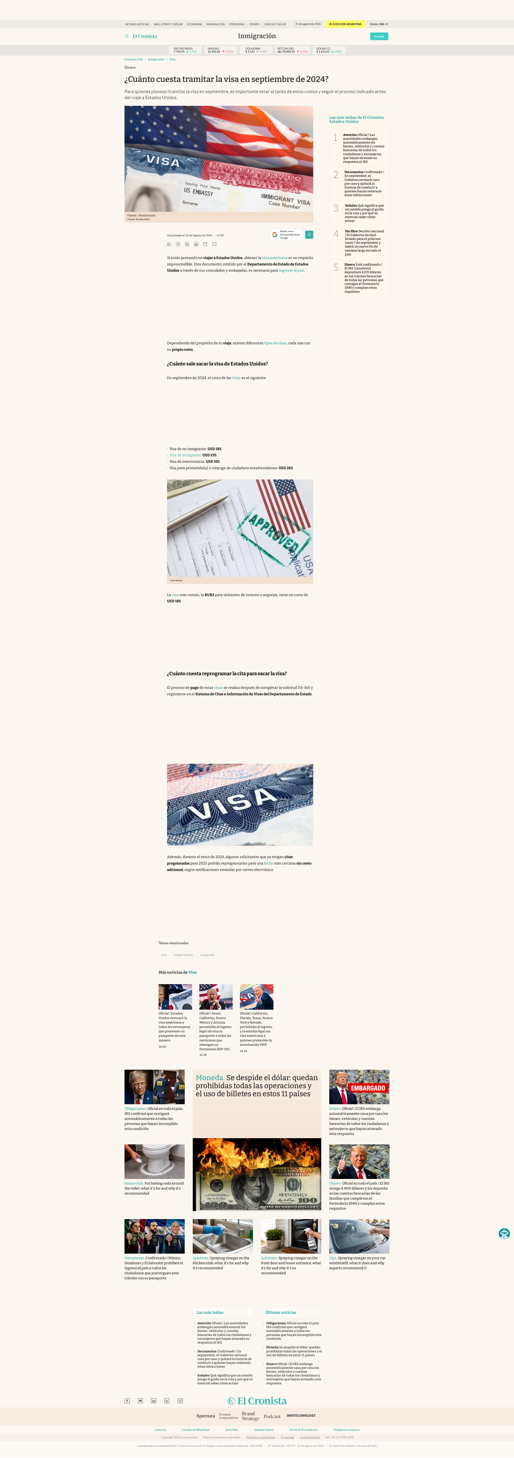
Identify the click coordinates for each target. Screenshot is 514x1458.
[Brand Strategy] (251, 1417)
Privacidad (287, 1437)
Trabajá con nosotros (346, 1429)
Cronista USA (133, 59)
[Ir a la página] (145, 36)
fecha (268, 863)
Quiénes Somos (263, 1429)
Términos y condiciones (260, 1437)
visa (175, 595)
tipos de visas (275, 343)
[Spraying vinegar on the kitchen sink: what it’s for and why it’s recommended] (223, 1236)
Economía (194, 24)
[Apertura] (205, 1416)
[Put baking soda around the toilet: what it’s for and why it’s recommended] (154, 1161)
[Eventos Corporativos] (228, 1416)
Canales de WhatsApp (195, 1429)
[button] (504, 1233)
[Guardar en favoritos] (309, 235)
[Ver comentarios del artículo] (214, 244)
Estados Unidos (183, 954)
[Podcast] (272, 1416)
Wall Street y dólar (168, 24)
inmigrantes (207, 954)
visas (236, 378)
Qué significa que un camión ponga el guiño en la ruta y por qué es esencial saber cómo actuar (364, 213)
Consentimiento (310, 1437)
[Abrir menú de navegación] (126, 36)
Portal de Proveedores (303, 1429)
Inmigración (216, 24)
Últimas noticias (137, 24)
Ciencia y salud (275, 24)
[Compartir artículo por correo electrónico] (205, 244)
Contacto (160, 1429)
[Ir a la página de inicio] (257, 1401)
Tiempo (254, 24)
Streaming (237, 24)
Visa (172, 59)
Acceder (379, 36)
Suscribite (231, 1429)
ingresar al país (291, 270)
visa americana (275, 258)
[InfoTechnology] (301, 1416)
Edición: (377, 24)
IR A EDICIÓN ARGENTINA (345, 24)
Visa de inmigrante (185, 455)
